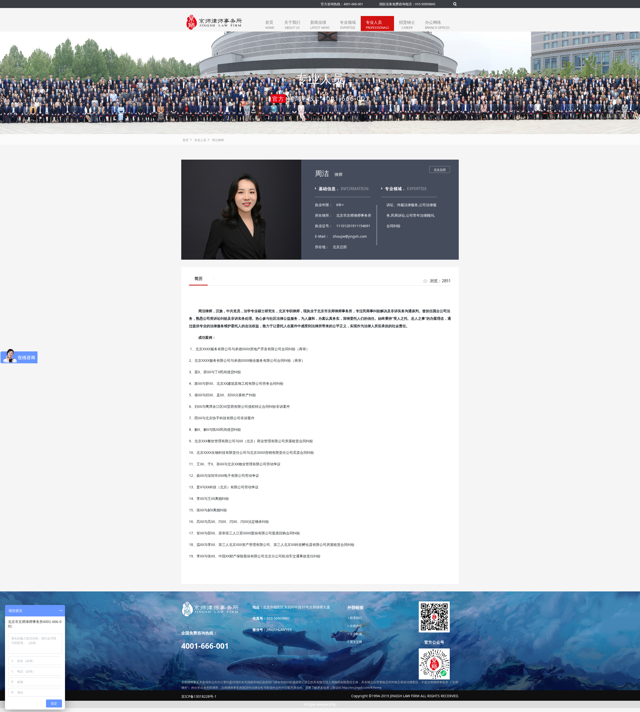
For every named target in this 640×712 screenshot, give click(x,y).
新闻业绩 (320, 25)
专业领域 (348, 25)
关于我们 (292, 25)
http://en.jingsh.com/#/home (362, 687)
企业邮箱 (355, 634)
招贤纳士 (407, 25)
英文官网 (355, 642)
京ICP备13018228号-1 (198, 696)
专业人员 (377, 25)
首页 (269, 25)
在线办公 (355, 626)
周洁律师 (218, 140)
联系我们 (355, 618)
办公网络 (437, 25)
